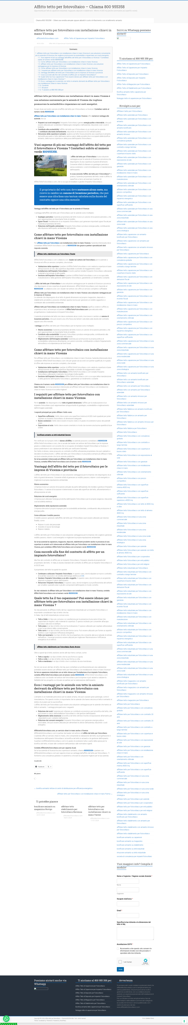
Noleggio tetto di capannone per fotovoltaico (134, 98)
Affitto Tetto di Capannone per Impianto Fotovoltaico (84, 38)
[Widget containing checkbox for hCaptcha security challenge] (133, 962)
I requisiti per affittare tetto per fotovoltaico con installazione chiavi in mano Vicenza (70, 70)
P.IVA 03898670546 (148, 1018)
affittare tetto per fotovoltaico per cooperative (135, 803)
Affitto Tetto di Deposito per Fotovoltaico (133, 74)
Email (119, 910)
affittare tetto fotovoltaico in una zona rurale (134, 536)
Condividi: (43, 85)
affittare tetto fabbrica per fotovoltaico (132, 428)
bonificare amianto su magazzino (129, 841)
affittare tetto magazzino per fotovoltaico (133, 700)
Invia (120, 969)
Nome (119, 885)
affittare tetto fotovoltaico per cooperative (133, 557)
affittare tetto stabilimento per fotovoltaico (133, 834)
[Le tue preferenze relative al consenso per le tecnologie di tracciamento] (184, 1021)
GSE (82, 576)
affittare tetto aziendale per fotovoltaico (132, 115)
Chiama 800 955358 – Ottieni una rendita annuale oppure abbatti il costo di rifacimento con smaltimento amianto (79, 20)
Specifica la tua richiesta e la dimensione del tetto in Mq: (134, 923)
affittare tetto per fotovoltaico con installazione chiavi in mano (57, 116)
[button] (6, 1018)
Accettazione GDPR (125, 944)
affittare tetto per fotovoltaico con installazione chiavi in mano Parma (84, 794)
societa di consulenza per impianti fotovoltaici (134, 856)
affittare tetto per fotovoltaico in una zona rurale (135, 789)
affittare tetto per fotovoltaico (48, 243)
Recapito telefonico (125, 899)
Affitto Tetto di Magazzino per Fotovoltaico (133, 84)
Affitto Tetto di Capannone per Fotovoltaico (133, 64)
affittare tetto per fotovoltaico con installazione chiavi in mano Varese (99, 810)
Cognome (120, 893)
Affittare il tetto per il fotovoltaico (129, 111)
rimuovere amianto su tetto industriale (131, 853)
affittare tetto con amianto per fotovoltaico (133, 386)
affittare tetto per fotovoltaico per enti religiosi (134, 810)
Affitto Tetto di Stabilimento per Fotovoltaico (134, 88)
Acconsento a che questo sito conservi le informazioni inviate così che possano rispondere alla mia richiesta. (136, 950)
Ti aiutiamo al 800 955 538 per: (51, 90)
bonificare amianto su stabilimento (130, 845)
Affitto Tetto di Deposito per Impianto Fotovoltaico (93, 996)
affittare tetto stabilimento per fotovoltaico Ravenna (71, 809)
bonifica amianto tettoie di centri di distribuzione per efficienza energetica (63, 788)
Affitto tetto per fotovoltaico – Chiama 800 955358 (79, 6)
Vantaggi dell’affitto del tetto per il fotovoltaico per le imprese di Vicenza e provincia (70, 73)
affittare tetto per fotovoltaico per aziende (133, 799)
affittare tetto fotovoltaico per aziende (131, 546)
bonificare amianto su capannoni (129, 837)
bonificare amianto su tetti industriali (130, 849)
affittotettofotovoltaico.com (47, 38)
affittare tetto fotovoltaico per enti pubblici (133, 560)
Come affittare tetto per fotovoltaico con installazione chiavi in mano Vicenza (68, 62)
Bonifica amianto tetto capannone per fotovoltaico (93, 1007)
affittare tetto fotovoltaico (127, 432)
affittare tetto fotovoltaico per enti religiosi (133, 564)
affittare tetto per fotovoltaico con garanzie (133, 746)
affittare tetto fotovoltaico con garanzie (132, 462)
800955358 (49, 112)
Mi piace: (43, 88)
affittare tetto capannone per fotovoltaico (133, 254)
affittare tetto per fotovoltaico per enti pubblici (134, 807)
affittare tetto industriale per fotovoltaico (132, 568)
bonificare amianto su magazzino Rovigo (44, 808)
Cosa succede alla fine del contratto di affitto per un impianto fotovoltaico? (67, 75)
